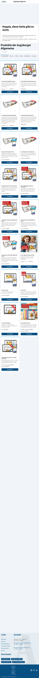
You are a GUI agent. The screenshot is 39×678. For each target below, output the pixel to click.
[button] (4, 2)
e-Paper (16, 56)
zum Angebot (10, 91)
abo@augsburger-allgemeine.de (22, 647)
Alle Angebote (4, 56)
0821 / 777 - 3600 (19, 644)
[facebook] (34, 670)
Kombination (27, 56)
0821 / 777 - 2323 (19, 648)
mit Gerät (34, 56)
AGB (13, 669)
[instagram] (31, 670)
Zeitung (11, 56)
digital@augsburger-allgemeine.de (23, 642)
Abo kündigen (13, 670)
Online (21, 56)
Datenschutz (13, 667)
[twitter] (36, 670)
